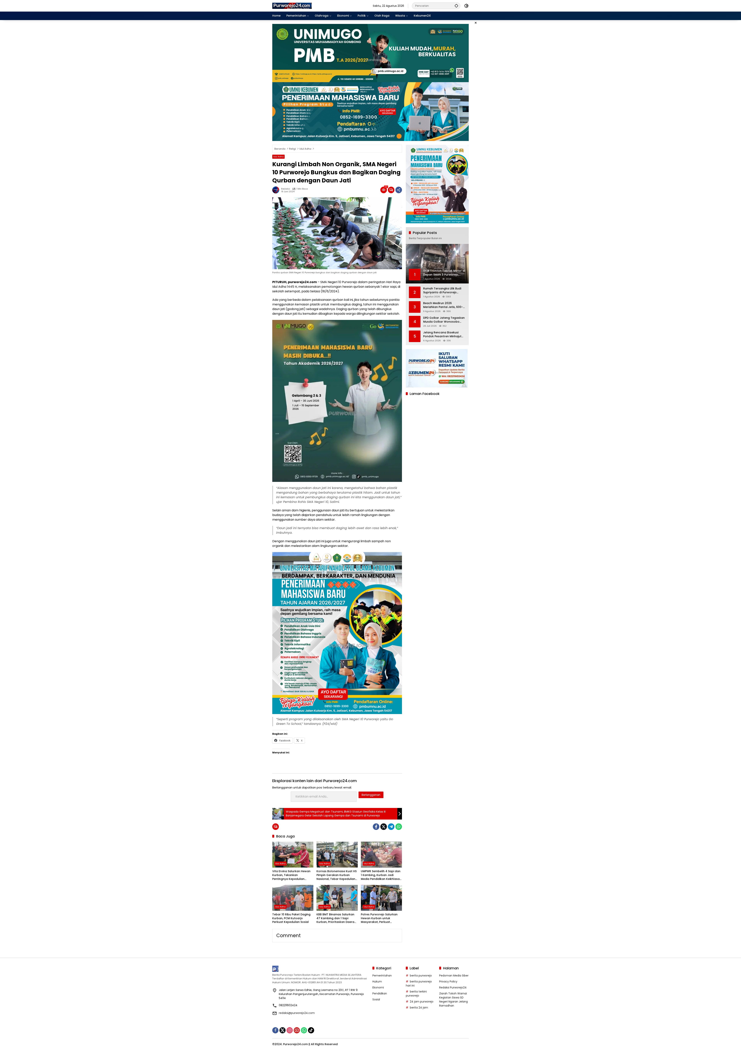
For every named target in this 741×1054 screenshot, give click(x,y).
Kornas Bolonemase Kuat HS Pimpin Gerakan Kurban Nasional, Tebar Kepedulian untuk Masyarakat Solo (336, 875)
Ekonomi (378, 987)
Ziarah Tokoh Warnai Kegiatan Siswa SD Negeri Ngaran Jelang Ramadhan (453, 1000)
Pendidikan (379, 993)
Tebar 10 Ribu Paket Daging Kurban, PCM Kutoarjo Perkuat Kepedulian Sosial (291, 918)
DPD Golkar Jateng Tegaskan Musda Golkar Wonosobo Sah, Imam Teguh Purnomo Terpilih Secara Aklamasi (444, 320)
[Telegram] (391, 826)
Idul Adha (278, 156)
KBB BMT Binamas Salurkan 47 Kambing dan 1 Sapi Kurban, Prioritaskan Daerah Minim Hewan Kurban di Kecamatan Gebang (336, 918)
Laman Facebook (425, 393)
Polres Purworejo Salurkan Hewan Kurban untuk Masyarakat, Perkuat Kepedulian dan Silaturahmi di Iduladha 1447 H (380, 918)
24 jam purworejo (421, 1001)
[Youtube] (297, 1030)
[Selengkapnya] (320, 969)
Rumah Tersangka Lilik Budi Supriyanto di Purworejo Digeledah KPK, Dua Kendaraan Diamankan (442, 290)
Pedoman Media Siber (454, 975)
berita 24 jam (419, 1007)
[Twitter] (383, 826)
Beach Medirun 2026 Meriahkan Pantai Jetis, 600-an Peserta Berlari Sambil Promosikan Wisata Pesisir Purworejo (443, 305)
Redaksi (285, 189)
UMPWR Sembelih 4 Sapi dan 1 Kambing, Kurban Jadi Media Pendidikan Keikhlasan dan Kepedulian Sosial (381, 875)
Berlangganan (371, 795)
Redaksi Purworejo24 (453, 987)
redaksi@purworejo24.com (297, 1013)
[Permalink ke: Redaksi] (276, 189)
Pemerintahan (382, 975)
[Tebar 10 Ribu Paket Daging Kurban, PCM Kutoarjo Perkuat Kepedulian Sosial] (292, 898)
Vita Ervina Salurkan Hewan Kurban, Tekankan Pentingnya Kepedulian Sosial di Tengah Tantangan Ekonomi (292, 875)
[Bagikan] (398, 190)
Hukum (377, 981)
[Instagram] (290, 1030)
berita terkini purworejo (416, 994)
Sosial (376, 999)
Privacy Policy (448, 981)
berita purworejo (421, 975)
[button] (456, 6)
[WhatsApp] (398, 826)
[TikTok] (311, 1030)
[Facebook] (376, 826)
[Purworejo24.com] (292, 6)
